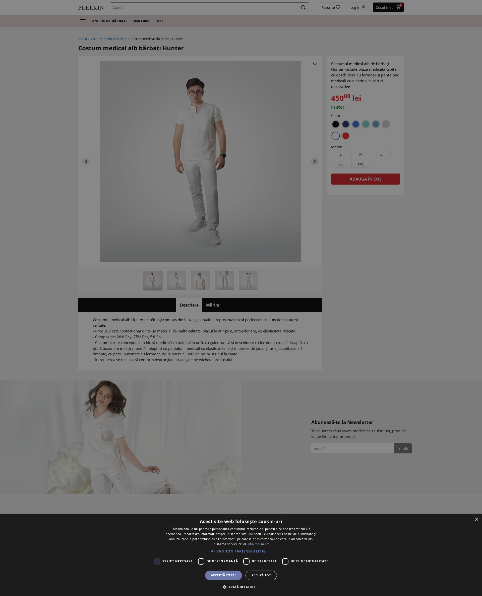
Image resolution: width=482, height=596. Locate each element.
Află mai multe (258, 544)
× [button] (476, 519)
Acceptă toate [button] (223, 575)
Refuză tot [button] (261, 575)
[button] (241, 551)
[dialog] (241, 555)
